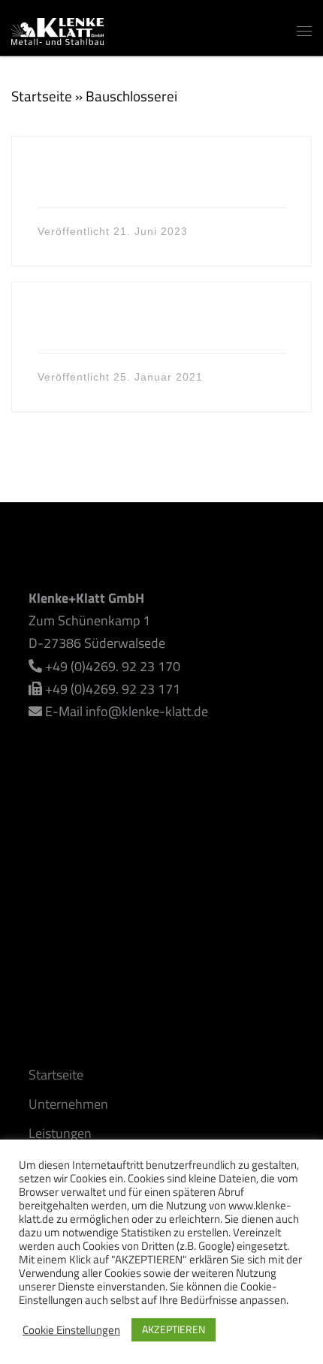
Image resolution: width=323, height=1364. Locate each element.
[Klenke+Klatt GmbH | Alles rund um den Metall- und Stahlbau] (57, 29)
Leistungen (60, 1133)
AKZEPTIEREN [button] (173, 1329)
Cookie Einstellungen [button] (71, 1330)
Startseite (41, 96)
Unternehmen (68, 1104)
